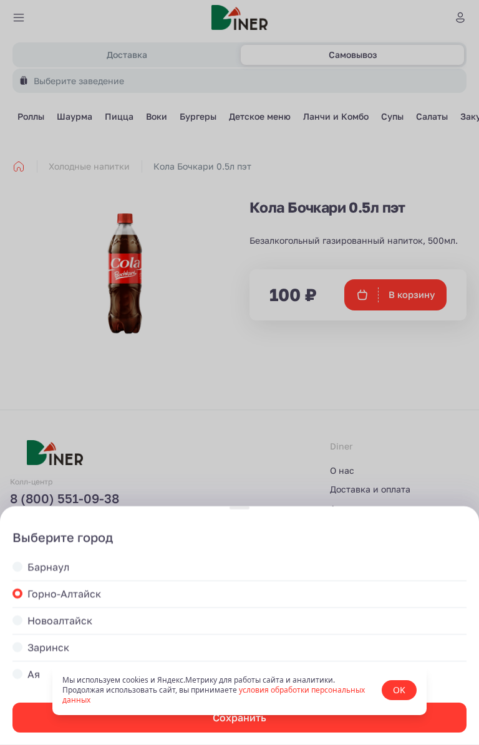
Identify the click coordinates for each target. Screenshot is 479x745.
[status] (239, 690)
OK (399, 690)
